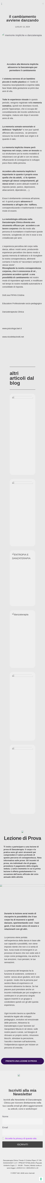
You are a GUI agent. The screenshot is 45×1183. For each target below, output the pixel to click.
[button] (43, 4)
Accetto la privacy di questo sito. (21, 1138)
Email (5, 1127)
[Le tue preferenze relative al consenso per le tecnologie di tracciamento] (41, 1179)
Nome (5, 1116)
